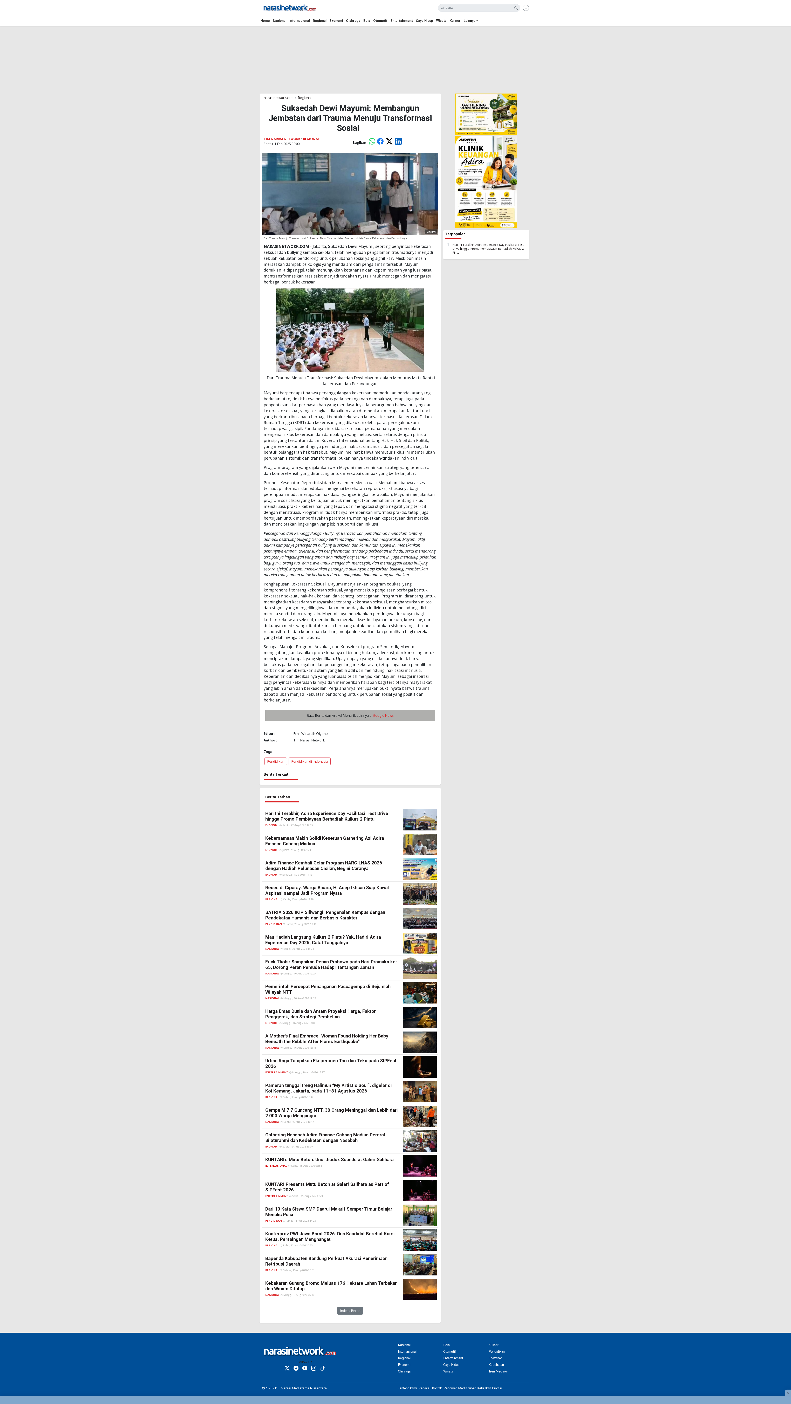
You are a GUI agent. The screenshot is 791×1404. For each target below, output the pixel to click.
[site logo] (290, 7)
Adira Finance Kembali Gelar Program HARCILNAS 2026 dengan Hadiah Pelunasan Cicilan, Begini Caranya (323, 865)
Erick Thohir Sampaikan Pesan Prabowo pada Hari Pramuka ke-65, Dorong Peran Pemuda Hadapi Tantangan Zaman (331, 964)
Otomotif (380, 21)
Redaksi (424, 1388)
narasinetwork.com (278, 97)
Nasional (279, 21)
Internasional (299, 21)
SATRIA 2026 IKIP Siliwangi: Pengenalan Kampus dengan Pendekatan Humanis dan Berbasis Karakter (325, 915)
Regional (319, 21)
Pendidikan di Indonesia (309, 761)
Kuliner (455, 21)
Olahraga (353, 21)
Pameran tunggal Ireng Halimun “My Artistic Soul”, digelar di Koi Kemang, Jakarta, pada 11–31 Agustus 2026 (328, 1088)
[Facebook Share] (380, 142)
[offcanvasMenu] (526, 8)
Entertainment (402, 21)
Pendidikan (275, 761)
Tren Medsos (498, 1371)
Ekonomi (336, 21)
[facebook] (296, 1369)
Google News (383, 715)
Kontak (437, 1388)
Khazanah (495, 1358)
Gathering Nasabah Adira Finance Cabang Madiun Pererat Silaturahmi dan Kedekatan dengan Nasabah (325, 1137)
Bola (366, 21)
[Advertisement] (123, 58)
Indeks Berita (350, 1310)
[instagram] (313, 1369)
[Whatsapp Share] (372, 142)
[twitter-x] (287, 1369)
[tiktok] (322, 1369)
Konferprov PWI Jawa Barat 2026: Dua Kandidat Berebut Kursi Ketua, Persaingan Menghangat (330, 1236)
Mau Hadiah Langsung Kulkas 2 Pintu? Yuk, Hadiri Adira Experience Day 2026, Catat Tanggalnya (323, 939)
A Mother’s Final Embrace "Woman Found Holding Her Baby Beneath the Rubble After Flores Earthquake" (326, 1038)
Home (265, 21)
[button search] (516, 8)
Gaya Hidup (424, 21)
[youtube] (304, 1369)
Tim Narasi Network (282, 139)
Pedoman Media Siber (459, 1388)
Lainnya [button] (469, 21)
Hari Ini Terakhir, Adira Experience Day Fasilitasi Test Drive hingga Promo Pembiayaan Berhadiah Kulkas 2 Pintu (488, 248)
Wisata (441, 21)
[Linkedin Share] (398, 142)
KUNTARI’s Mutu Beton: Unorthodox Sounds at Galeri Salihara (329, 1159)
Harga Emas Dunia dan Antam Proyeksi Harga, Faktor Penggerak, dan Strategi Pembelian (320, 1013)
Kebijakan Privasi (489, 1388)
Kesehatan (496, 1365)
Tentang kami (407, 1388)
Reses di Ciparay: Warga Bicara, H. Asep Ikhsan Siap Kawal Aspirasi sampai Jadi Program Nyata (327, 890)
